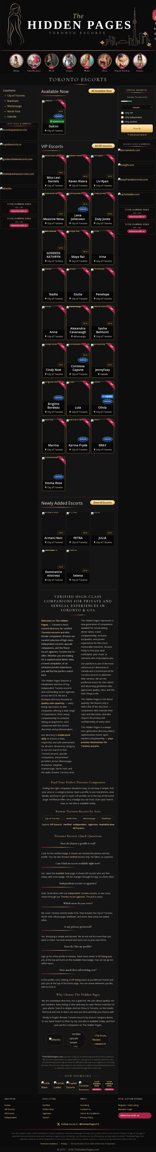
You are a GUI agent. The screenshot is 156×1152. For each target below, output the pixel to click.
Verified (67, 824)
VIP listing (102, 956)
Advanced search (138, 134)
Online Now (48, 1109)
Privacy (64, 1143)
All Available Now (102, 91)
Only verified (131, 121)
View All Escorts (102, 502)
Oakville (11, 116)
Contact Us (85, 1109)
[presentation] (12, 61)
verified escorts (77, 856)
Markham (106, 818)
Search (46, 1117)
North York (71, 818)
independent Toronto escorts (82, 893)
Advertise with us (129, 1115)
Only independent (133, 117)
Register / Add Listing (128, 1105)
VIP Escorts (56, 824)
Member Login (125, 1109)
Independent (80, 824)
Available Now (106, 824)
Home (8, 1105)
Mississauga (89, 818)
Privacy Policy (86, 1117)
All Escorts (78, 828)
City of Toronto (52, 818)
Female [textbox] (136, 107)
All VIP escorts (103, 145)
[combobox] (137, 107)
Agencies (93, 824)
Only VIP (129, 112)
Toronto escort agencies (73, 896)
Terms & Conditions (89, 1113)
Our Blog (84, 1105)
